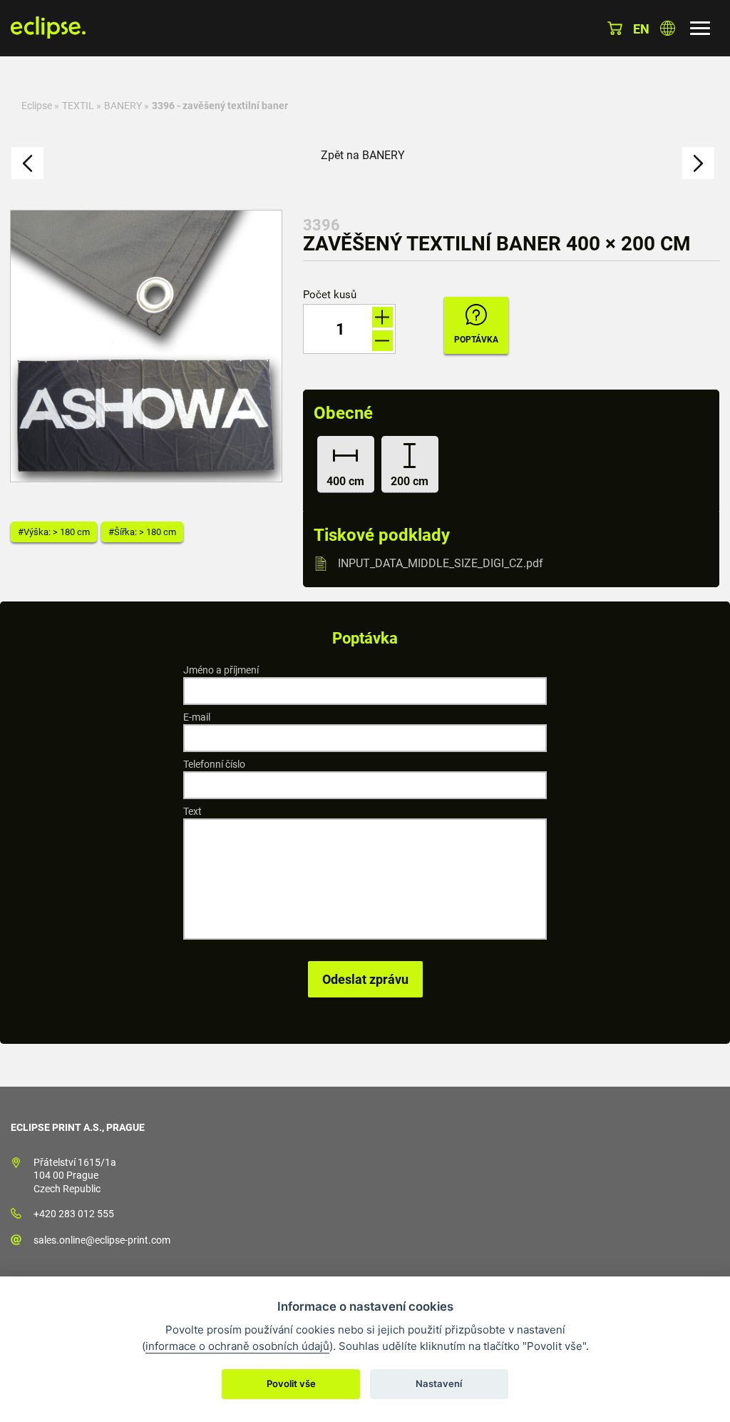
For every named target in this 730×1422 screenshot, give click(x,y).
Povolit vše (291, 1383)
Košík (614, 28)
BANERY (123, 105)
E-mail (196, 717)
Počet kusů (329, 295)
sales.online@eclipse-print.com (102, 1240)
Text (192, 811)
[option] (146, 346)
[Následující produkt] (698, 163)
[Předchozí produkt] (27, 163)
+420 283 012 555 (74, 1213)
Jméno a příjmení (221, 670)
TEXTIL (78, 105)
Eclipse (36, 105)
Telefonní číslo (214, 764)
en (641, 28)
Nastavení (439, 1383)
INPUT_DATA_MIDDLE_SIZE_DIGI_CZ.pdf (440, 563)
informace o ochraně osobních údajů (237, 1346)
